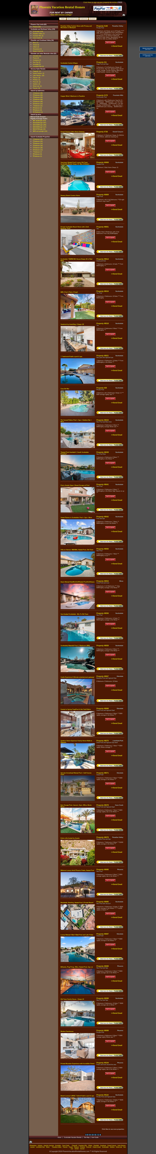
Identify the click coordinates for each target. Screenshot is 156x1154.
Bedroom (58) (38, 95)
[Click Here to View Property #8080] (78, 897)
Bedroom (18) (38, 145)
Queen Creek (97, 1147)
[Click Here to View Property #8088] (78, 993)
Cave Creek (65, 1145)
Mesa (47, 1147)
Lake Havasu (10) (38, 75)
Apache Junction (49, 1145)
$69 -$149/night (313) (39, 120)
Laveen (32, 1147)
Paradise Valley (57, 1147)
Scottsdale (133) (38, 31)
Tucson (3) (36, 88)
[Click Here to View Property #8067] (78, 704)
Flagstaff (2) (37, 71)
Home (60, 1137)
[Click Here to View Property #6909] (78, 222)
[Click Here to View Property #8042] (78, 544)
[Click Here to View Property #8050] (78, 576)
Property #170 (102, 95)
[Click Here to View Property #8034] (78, 447)
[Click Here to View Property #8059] (78, 671)
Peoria (71, 1147)
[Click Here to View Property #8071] (78, 800)
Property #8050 (102, 549)
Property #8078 (102, 805)
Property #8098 (102, 998)
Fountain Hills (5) (38, 36)
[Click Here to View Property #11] (78, 90)
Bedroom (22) (38, 103)
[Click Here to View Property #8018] (78, 351)
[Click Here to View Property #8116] (78, 1122)
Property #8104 (102, 1063)
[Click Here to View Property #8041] (78, 512)
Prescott (88, 1147)
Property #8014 (102, 259)
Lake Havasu (121, 1145)
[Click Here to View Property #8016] (78, 319)
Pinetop (82, 1147)
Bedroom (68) (38, 99)
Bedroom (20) (38, 139)
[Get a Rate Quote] (110, 43)
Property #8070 (102, 741)
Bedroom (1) (39, 112)
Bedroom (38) (38, 93)
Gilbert (90, 1145)
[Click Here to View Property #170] (78, 125)
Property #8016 (102, 291)
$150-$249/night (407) (39, 123)
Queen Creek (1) (38, 51)
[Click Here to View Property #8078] (78, 832)
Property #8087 (102, 934)
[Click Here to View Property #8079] (78, 865)
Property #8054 (102, 581)
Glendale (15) (37, 56)
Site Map (86, 1137)
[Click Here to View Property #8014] (78, 286)
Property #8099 (102, 1030)
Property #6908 (102, 162)
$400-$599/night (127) (39, 127)
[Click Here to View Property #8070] (78, 768)
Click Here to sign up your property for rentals (102, 2)
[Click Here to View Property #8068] (78, 736)
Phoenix (76, 1147)
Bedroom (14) (38, 143)
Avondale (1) (37, 64)
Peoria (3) (36, 58)
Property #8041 (102, 484)
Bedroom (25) (38, 141)
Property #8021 (102, 356)
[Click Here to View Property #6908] (78, 190)
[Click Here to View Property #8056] (78, 641)
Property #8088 (102, 966)
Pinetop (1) (36, 80)
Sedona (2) (36, 84)
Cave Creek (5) (37, 38)
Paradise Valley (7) (38, 33)
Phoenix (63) (37, 27)
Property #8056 (102, 613)
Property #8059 (102, 645)
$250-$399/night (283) (39, 125)
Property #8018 (102, 323)
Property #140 (102, 26)
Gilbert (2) (36, 47)
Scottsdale (105, 1147)
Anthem (40, 1145)
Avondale (58, 1145)
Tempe (76, 1148)
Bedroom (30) (38, 148)
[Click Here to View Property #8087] (78, 961)
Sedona (112, 1147)
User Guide (94, 1137)
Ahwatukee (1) (37, 49)
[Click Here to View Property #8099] (78, 1058)
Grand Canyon (111, 1145)
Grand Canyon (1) (38, 73)
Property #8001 (102, 227)
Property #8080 (102, 869)
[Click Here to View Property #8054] (78, 608)
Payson (65, 1147)
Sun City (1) (36, 62)
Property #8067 (102, 676)
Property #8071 (102, 773)
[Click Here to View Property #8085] (78, 929)
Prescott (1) (37, 82)
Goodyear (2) (37, 60)
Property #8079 (102, 837)
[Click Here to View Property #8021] (78, 383)
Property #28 (101, 388)
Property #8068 (102, 708)
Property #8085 (102, 902)
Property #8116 (102, 1095)
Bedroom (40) (38, 97)
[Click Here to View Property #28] (78, 415)
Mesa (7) (35, 42)
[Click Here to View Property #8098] (78, 1026)
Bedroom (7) (38, 152)
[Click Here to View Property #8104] (78, 1090)
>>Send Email (117, 46)
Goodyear (103, 1145)
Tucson (82, 1148)
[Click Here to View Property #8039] (78, 480)
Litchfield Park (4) (38, 66)
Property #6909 (102, 195)
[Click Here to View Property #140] (78, 55)
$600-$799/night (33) (39, 129)
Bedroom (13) (38, 150)
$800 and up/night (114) (40, 131)
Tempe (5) (36, 45)
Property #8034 (102, 420)
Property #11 (101, 62)
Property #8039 (102, 452)
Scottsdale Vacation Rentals (73, 1137)
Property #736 (102, 132)
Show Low (119, 1147)
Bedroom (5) (38, 108)
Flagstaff (74, 1145)
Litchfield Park (40, 1147)
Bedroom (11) (38, 106)
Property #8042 (102, 517)
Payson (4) (36, 77)
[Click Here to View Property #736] (78, 158)
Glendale (96, 1145)
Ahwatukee (33, 1145)
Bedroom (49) (38, 101)
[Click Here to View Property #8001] (78, 254)
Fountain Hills (83, 1145)
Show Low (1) (37, 86)
